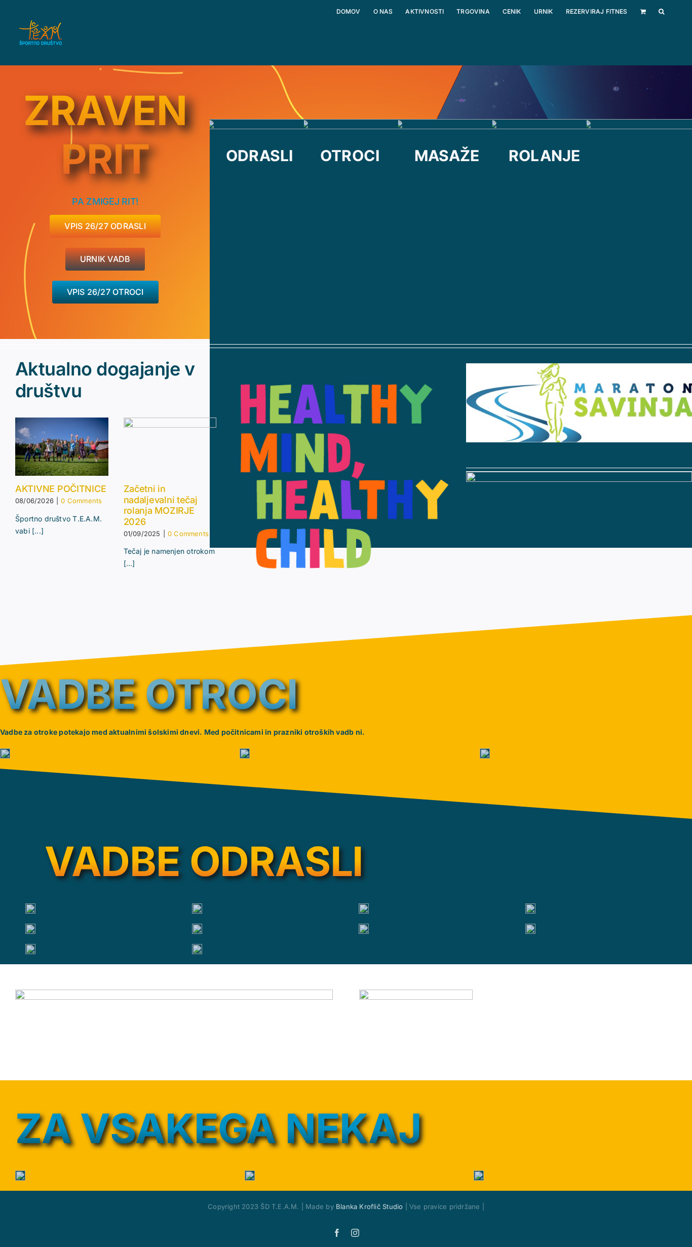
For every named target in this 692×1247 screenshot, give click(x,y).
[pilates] (364, 908)
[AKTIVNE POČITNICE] (61, 447)
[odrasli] (30, 908)
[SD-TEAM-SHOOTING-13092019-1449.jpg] (197, 949)
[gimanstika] (5, 753)
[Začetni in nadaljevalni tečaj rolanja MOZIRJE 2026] (170, 447)
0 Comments (81, 501)
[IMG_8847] (30, 929)
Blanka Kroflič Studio (369, 1206)
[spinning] (197, 908)
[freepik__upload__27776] (30, 949)
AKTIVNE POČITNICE (60, 488)
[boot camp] (530, 908)
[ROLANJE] (485, 753)
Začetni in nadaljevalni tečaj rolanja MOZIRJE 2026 (161, 505)
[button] (661, 11)
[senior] (364, 929)
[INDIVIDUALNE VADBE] (197, 929)
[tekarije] (245, 753)
